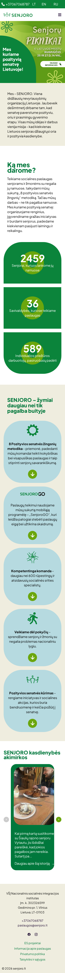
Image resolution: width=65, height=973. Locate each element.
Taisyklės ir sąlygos (32, 959)
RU (56, 4)
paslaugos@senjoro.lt (32, 925)
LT (34, 4)
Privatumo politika (32, 954)
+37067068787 (18, 4)
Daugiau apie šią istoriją (35, 863)
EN (44, 4)
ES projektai (32, 943)
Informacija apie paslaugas (32, 948)
